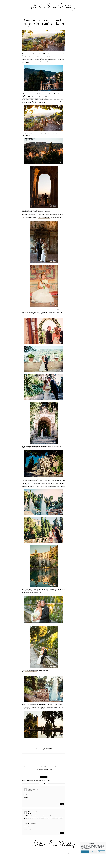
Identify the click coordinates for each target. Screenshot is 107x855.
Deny (93, 851)
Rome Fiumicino (35, 744)
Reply (62, 804)
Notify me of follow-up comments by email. (44, 769)
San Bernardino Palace (43, 744)
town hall (54, 744)
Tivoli (50, 744)
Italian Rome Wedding (53, 6)
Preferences (101, 851)
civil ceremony (28, 744)
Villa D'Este (59, 744)
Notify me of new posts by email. (44, 772)
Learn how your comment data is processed (42, 780)
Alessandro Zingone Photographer (44, 218)
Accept (85, 851)
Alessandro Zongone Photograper (31, 671)
